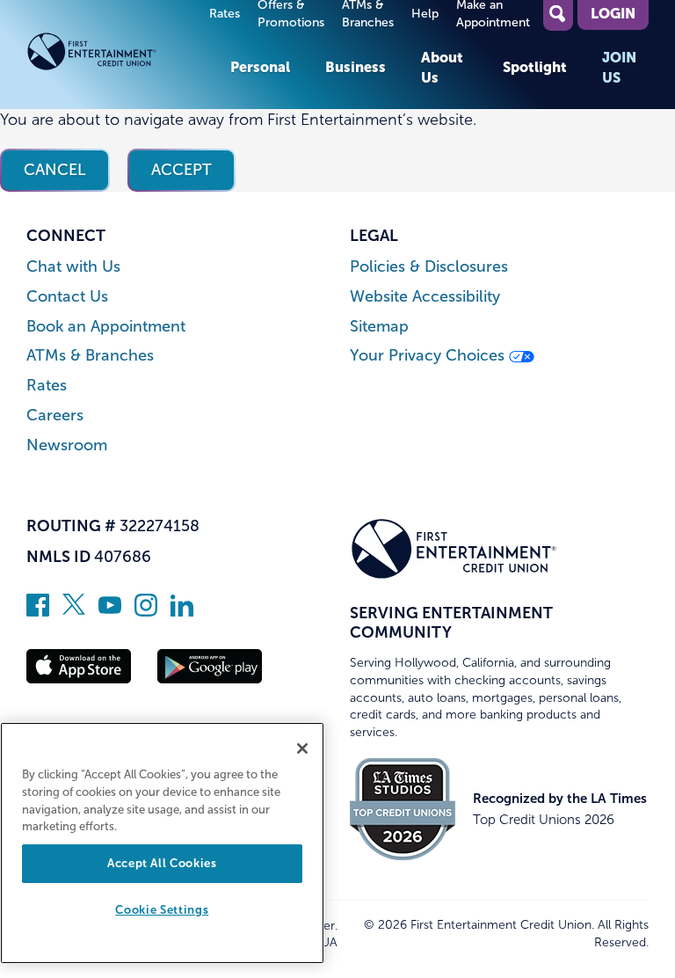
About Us (442, 66)
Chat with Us (73, 267)
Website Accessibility (425, 296)
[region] (162, 843)
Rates (224, 13)
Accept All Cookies (162, 863)
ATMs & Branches (90, 355)
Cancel (55, 170)
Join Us (619, 66)
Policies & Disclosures (429, 267)
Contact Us (67, 296)
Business (355, 67)
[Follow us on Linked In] (182, 611)
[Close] (302, 748)
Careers (54, 415)
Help (425, 13)
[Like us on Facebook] (37, 611)
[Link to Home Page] (119, 55)
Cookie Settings (161, 909)
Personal (260, 67)
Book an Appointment (105, 326)
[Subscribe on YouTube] (109, 611)
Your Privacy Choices (429, 355)
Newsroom (66, 445)
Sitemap (379, 326)
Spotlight (535, 67)
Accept (181, 170)
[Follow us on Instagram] (145, 611)
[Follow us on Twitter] (73, 611)
